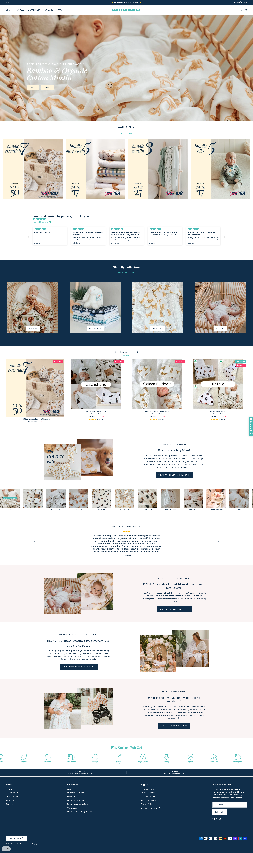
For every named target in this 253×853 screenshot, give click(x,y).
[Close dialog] (162, 390)
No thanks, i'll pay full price (107, 444)
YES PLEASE (107, 438)
